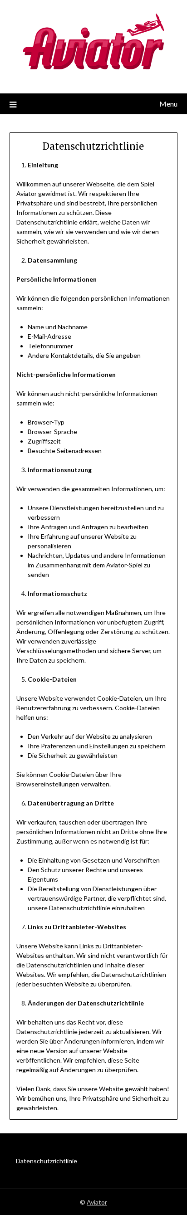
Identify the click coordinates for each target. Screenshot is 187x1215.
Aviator (97, 1202)
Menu (168, 103)
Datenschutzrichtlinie (46, 1161)
